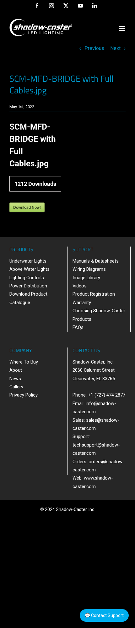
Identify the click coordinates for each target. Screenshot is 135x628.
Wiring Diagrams (89, 269)
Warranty (82, 302)
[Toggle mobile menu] (122, 28)
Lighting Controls (26, 278)
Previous (94, 48)
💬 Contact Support (104, 615)
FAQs (78, 327)
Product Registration (94, 294)
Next (115, 48)
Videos (80, 286)
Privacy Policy (23, 395)
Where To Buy (23, 362)
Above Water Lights (29, 269)
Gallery (16, 387)
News (15, 378)
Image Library (86, 278)
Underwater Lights (27, 261)
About (15, 370)
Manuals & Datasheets (96, 261)
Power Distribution (28, 286)
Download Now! (27, 207)
